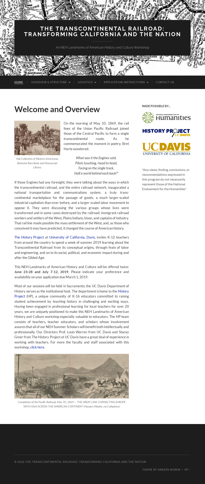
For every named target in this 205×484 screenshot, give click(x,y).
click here (37, 347)
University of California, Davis (72, 237)
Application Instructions (124, 82)
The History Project (29, 237)
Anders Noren (169, 469)
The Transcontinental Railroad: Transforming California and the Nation (102, 31)
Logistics (85, 82)
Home (18, 82)
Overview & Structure (49, 82)
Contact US (165, 82)
